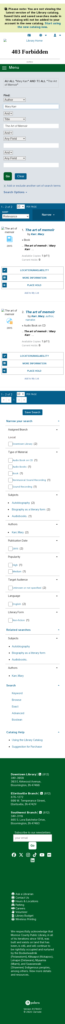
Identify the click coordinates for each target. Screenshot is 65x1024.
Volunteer (21, 912)
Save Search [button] (32, 412)
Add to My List (32, 292)
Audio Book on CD (23, 460)
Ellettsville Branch (24, 793)
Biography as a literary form (28, 509)
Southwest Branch (24, 812)
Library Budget (24, 915)
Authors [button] (12, 524)
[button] (48, 214)
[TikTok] (35, 855)
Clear (20, 176)
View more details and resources (31, 972)
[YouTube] (42, 855)
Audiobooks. (19, 516)
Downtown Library (23, 443)
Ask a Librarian (24, 894)
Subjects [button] (13, 495)
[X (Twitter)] (21, 855)
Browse (16, 700)
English (17, 604)
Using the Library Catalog (27, 740)
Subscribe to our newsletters (33, 832)
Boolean (17, 719)
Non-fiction (19, 620)
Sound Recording (23, 486)
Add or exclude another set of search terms (33, 186)
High (15, 565)
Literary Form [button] (16, 612)
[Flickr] (49, 855)
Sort (5, 212)
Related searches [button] (18, 630)
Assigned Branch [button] (18, 429)
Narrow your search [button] (19, 421)
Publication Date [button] (17, 540)
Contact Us (22, 897)
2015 (16, 548)
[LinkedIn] (32, 860)
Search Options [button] (14, 192)
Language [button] (14, 596)
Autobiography (21, 503)
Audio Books (20, 466)
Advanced (18, 713)
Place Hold (34, 285)
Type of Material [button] (18, 452)
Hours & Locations (26, 901)
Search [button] (11, 685)
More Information (34, 277)
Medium (17, 571)
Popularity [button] (14, 557)
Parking (19, 905)
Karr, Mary (18, 532)
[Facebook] (14, 855)
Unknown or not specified (27, 587)
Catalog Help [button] (15, 732)
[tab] (48, 214)
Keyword (17, 693)
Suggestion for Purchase (27, 746)
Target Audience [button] (18, 579)
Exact (15, 706)
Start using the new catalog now (39, 25)
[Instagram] (28, 855)
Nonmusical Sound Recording (30, 480)
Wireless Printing (25, 919)
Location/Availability (34, 270)
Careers (20, 908)
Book (16, 473)
